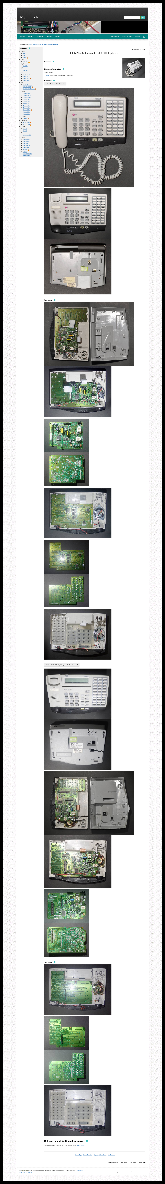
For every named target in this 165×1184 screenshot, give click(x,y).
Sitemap (137, 36)
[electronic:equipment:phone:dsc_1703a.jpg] (89, 137)
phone (50, 44)
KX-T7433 (26, 122)
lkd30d (55, 44)
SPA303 (25, 62)
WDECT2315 (27, 154)
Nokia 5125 (26, 114)
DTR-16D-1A (27, 85)
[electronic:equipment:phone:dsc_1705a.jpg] (77, 266)
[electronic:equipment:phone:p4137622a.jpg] (66, 435)
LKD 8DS (26, 78)
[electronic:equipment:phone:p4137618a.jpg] (77, 744)
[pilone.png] (27, 57)
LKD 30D (26, 81)
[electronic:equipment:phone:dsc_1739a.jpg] (77, 213)
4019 (24, 53)
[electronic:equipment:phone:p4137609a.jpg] (77, 989)
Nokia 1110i (27, 95)
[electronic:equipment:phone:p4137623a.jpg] (66, 469)
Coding (30, 36)
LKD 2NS (26, 76)
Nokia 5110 (26, 110)
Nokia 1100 (26, 93)
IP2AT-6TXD (27, 87)
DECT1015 (26, 139)
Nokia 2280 (26, 101)
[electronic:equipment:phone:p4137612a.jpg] (66, 1033)
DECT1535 (26, 141)
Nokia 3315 (26, 108)
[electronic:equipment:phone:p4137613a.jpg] (66, 1067)
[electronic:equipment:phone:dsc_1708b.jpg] (89, 334)
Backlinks (133, 1163)
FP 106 (25, 149)
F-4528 (25, 66)
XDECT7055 (27, 156)
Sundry (57, 36)
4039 (24, 57)
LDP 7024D (27, 74)
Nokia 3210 (26, 104)
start (30, 44)
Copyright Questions (100, 1155)
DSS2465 (26, 148)
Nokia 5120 (26, 112)
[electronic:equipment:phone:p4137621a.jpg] (77, 391)
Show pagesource (113, 1163)
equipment (43, 44)
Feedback (124, 1163)
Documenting (40, 36)
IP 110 (25, 129)
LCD (47, 75)
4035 (24, 55)
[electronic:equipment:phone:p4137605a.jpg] (66, 940)
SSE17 (25, 152)
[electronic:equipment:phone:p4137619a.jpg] (77, 694)
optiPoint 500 (27, 135)
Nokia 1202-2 (27, 97)
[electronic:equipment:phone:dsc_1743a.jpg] (77, 861)
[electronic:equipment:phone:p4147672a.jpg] (66, 556)
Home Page (78, 1155)
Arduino (22, 36)
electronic (36, 44)
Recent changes (114, 36)
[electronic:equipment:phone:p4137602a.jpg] (66, 906)
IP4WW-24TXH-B (29, 89)
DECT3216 (26, 145)
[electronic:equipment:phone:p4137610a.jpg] (77, 1110)
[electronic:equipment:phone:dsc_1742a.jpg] (89, 803)
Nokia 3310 (26, 106)
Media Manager (127, 36)
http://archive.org (81, 1145)
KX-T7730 (26, 125)
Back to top (142, 1163)
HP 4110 (26, 70)
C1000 (25, 118)
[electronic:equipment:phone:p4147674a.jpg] (66, 590)
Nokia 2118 (26, 99)
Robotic (49, 36)
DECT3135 (26, 143)
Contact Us (111, 1155)
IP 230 (25, 131)
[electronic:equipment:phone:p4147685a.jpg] (77, 634)
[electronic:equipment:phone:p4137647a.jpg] (77, 513)
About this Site (87, 1155)
